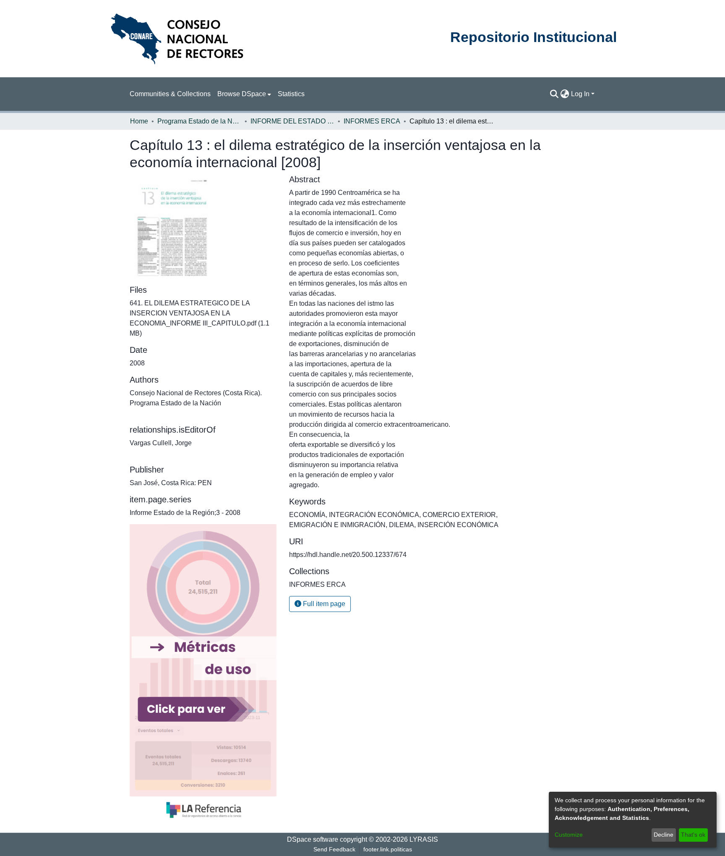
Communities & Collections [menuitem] (170, 93)
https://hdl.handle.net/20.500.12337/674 (348, 554)
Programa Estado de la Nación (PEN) (199, 121)
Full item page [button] (323, 603)
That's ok (693, 834)
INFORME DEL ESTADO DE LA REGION (292, 121)
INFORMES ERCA (372, 121)
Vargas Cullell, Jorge (161, 442)
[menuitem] (244, 94)
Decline (663, 834)
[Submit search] (554, 94)
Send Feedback (334, 849)
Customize (569, 834)
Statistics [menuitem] (291, 93)
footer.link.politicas (387, 849)
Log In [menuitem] (580, 93)
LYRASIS (423, 839)
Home (139, 121)
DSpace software (312, 839)
